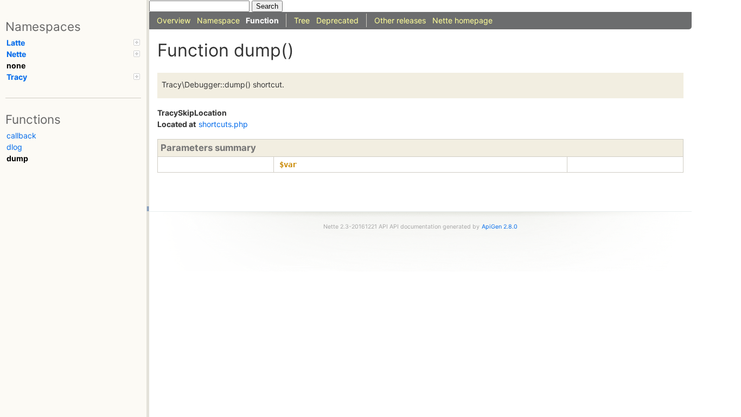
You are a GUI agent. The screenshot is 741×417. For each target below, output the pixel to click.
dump (17, 158)
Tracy (17, 76)
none (16, 65)
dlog (14, 146)
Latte (16, 42)
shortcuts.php (223, 124)
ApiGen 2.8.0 (500, 226)
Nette (16, 54)
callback (21, 135)
